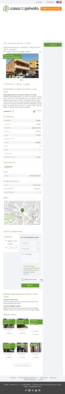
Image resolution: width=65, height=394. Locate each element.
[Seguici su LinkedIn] (39, 390)
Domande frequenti (30, 379)
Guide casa (53, 378)
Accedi (39, 2)
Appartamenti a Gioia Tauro (15, 43)
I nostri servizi (43, 378)
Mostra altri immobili (22, 365)
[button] (22, 210)
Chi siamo (13, 378)
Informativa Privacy (49, 385)
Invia (31, 285)
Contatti (40, 379)
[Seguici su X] (32, 390)
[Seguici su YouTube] (36, 390)
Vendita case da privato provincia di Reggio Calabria (24, 310)
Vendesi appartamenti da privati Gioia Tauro (16, 302)
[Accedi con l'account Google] (60, 2)
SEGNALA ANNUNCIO (16, 247)
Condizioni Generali (37, 385)
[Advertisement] (32, 27)
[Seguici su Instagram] (29, 390)
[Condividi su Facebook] (13, 111)
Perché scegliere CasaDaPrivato (27, 378)
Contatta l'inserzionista (53, 45)
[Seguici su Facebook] (25, 390)
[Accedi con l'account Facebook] (57, 2)
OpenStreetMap (32, 224)
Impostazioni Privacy (35, 386)
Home (5, 43)
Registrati (51, 2)
